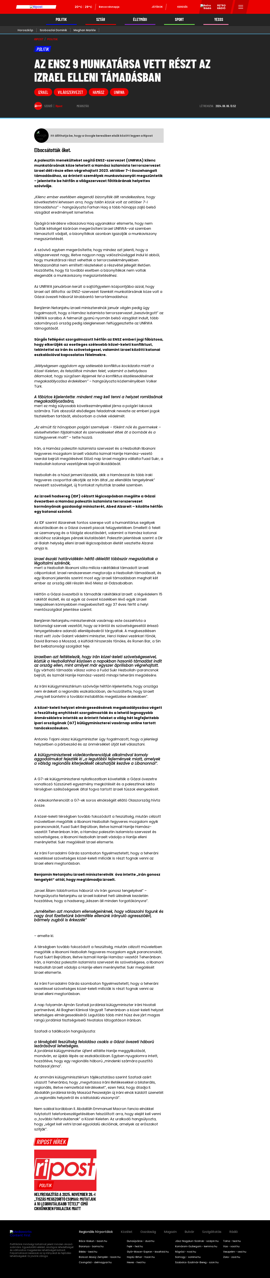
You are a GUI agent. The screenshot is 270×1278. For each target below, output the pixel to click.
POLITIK (61, 19)
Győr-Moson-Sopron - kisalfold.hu (148, 1251)
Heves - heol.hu (136, 1262)
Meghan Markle (85, 30)
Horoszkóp (25, 30)
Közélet (126, 1232)
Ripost (59, 105)
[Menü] (240, 7)
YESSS (218, 19)
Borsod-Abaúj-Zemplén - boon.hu (100, 1257)
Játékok (157, 6)
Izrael (43, 92)
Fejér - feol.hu (135, 1246)
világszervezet (70, 92)
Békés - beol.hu (88, 1251)
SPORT (179, 19)
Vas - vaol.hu (231, 1246)
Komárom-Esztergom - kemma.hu (196, 1246)
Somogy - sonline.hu (188, 1257)
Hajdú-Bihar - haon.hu (141, 1257)
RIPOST (38, 39)
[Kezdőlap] (36, 7)
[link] (45, 1185)
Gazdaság (148, 1232)
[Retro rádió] (204, 7)
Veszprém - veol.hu (234, 1251)
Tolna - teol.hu (232, 1241)
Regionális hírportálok (96, 1232)
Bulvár (189, 1232)
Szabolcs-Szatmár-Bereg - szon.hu (197, 1262)
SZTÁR (100, 19)
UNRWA (119, 92)
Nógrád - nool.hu (185, 1251)
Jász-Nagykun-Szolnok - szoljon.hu (197, 1241)
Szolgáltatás (211, 1232)
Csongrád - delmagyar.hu (95, 1262)
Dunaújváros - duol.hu (140, 1241)
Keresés (182, 6)
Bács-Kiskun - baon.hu (93, 1241)
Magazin (170, 1232)
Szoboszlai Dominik (53, 30)
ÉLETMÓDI (140, 19)
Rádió (233, 1232)
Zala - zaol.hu (231, 1257)
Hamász (98, 92)
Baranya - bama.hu (91, 1246)
